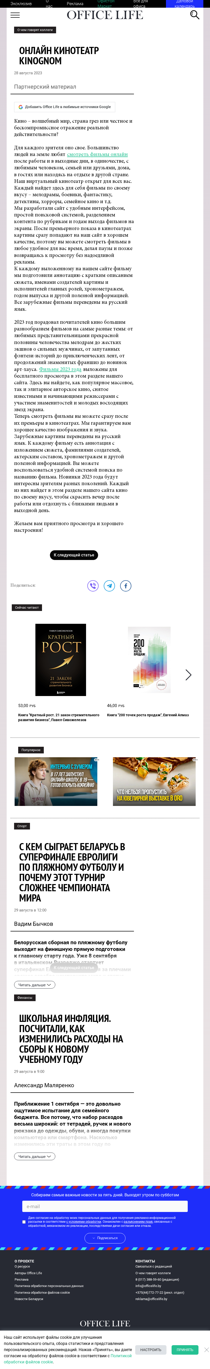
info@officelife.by (148, 1286)
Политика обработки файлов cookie (42, 1292)
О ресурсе (22, 1266)
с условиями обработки (83, 1221)
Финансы (24, 998)
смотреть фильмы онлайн (97, 155)
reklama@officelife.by (151, 1299)
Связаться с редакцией (153, 1266)
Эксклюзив (21, 3)
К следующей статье (74, 555)
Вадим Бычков (33, 924)
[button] (188, 675)
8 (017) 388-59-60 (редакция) (157, 1279)
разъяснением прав (138, 1221)
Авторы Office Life (28, 1273)
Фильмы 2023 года (60, 369)
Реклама (75, 3)
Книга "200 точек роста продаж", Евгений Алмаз (148, 715)
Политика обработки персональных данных (49, 1286)
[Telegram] (109, 586)
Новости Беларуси (29, 1299)
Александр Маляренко (44, 1085)
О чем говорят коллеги (35, 30)
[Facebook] (126, 586)
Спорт (22, 826)
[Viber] (93, 586)
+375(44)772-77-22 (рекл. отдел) (159, 1292)
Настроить (150, 1350)
